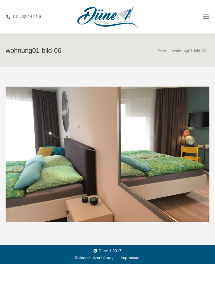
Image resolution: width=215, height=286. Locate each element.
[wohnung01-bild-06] (107, 154)
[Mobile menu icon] (206, 16)
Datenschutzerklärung (94, 257)
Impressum (131, 257)
